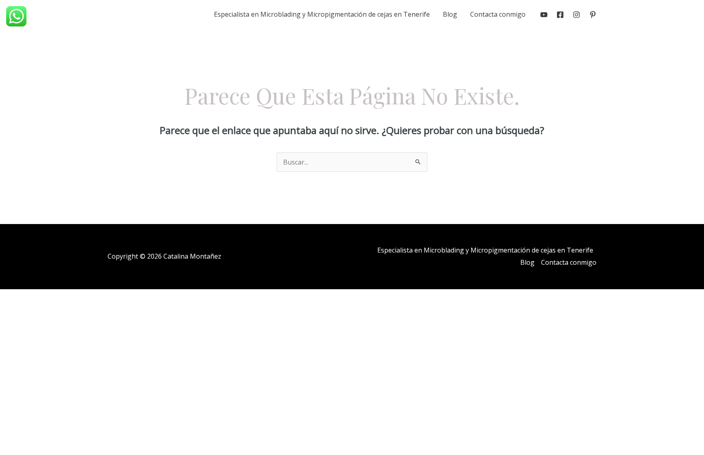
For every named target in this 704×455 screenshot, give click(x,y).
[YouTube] (544, 14)
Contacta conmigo (498, 14)
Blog (450, 14)
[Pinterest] (592, 14)
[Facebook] (560, 14)
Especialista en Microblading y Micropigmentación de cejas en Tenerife (322, 14)
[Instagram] (576, 14)
